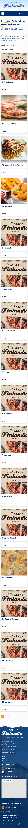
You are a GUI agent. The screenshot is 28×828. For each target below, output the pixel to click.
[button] (2, 13)
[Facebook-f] (19, 13)
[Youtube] (25, 13)
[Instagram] (22, 13)
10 (24, 716)
